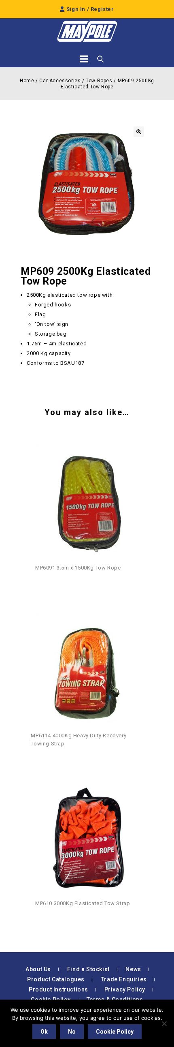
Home (27, 81)
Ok (44, 1031)
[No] (164, 1023)
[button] (139, 131)
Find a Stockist (88, 969)
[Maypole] (87, 31)
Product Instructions (58, 989)
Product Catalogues (56, 979)
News (133, 969)
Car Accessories (60, 81)
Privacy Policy (124, 989)
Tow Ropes (99, 81)
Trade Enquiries (124, 979)
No (72, 1031)
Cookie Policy (115, 1031)
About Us (38, 969)
